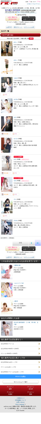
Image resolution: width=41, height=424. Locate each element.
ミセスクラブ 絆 (19, 283)
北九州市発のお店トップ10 (9, 362)
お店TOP (9, 27)
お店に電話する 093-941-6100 (12, 18)
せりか (16, 138)
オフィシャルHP (29, 27)
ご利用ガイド (20, 398)
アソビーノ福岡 (10, 388)
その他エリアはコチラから (33, 4)
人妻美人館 (17, 265)
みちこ (16, 42)
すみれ (16, 220)
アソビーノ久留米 (10, 393)
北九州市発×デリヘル (7, 344)
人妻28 (16, 301)
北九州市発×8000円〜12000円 (10, 348)
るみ (15, 180)
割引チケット (18, 27)
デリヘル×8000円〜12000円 (9, 353)
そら (15, 199)
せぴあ (16, 99)
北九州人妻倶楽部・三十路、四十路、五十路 (26, 323)
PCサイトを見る (20, 376)
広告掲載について (20, 400)
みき (15, 159)
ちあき (16, 78)
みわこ (16, 60)
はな (15, 117)
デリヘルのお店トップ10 (8, 367)
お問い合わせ (20, 402)
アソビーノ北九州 (30, 388)
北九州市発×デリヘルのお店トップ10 (12, 372)
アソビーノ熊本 (30, 393)
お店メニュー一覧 (28, 19)
